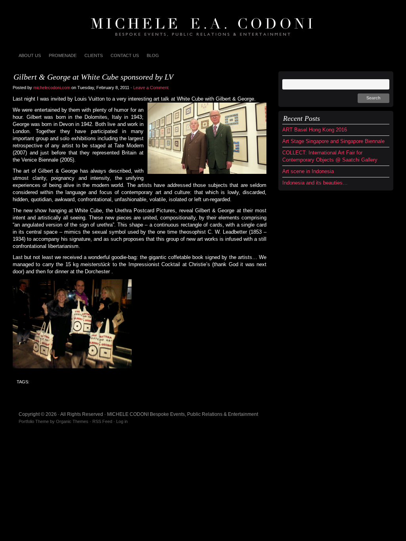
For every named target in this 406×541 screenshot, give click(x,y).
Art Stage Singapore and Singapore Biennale (333, 141)
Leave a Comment (151, 87)
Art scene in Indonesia (308, 171)
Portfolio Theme (34, 421)
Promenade (63, 55)
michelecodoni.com (51, 87)
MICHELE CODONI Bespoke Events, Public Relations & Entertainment (203, 24)
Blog (153, 55)
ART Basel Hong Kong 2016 (314, 130)
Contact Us (125, 55)
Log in (122, 421)
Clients (93, 55)
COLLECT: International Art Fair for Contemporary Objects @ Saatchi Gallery (329, 156)
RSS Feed (102, 421)
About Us (30, 55)
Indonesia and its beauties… (315, 183)
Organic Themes (72, 421)
